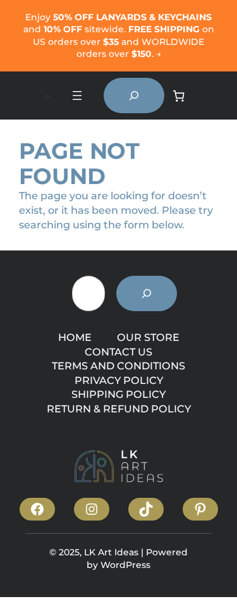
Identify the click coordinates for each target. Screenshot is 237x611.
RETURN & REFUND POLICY (119, 408)
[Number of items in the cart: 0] (178, 96)
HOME (75, 337)
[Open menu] (77, 95)
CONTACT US (118, 351)
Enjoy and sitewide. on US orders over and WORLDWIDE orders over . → (118, 35)
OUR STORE (148, 337)
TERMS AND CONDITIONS (118, 365)
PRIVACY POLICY (119, 380)
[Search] (146, 293)
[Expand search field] (134, 95)
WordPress (125, 565)
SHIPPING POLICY (118, 394)
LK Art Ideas (111, 552)
